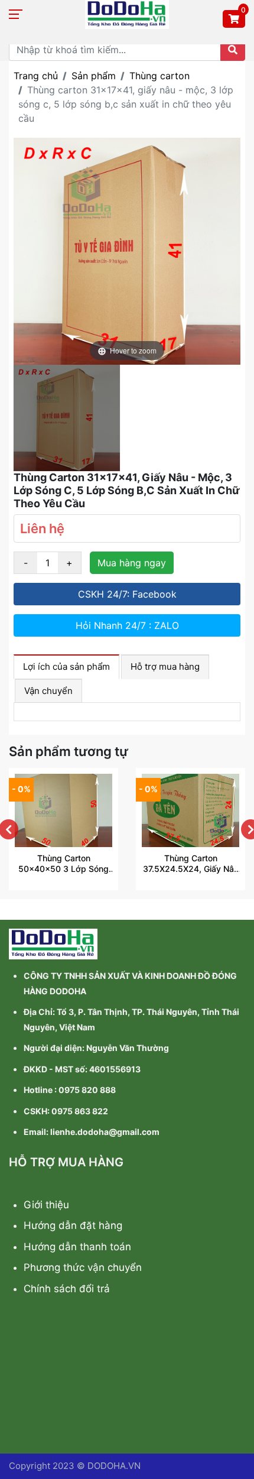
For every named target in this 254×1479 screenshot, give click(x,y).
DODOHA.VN (114, 1465)
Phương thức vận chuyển (83, 1267)
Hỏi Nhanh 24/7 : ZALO (127, 625)
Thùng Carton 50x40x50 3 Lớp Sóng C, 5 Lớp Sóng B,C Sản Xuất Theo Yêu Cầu (63, 863)
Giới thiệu (46, 1205)
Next (247, 829)
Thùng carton (159, 76)
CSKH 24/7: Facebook (127, 594)
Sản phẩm (93, 76)
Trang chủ (36, 76)
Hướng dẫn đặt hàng (73, 1225)
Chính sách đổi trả (67, 1289)
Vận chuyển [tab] (48, 690)
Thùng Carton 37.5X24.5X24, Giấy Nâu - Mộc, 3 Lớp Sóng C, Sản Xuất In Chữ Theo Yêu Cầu (191, 863)
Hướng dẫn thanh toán (77, 1247)
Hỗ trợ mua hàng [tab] (165, 666)
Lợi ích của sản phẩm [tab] (66, 666)
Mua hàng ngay (131, 563)
